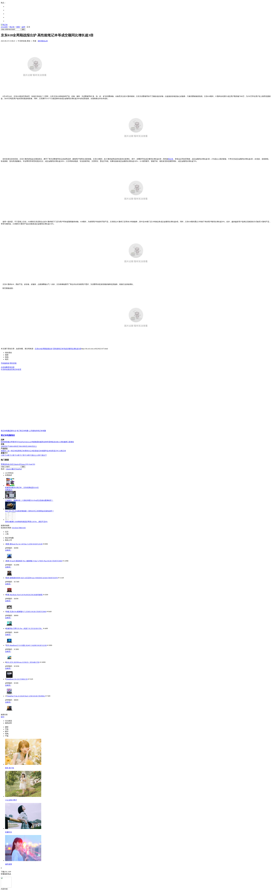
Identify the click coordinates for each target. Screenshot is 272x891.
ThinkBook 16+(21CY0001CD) (17, 679)
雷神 (50, 442)
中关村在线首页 (7, 369)
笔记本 (12, 27)
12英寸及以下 (42, 455)
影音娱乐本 (37, 451)
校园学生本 (46, 451)
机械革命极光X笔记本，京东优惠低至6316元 (22, 487)
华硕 (33, 442)
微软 (72, 442)
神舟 (46, 442)
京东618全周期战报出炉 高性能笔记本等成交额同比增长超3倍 (58, 349)
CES (33, 464)
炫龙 (53, 442)
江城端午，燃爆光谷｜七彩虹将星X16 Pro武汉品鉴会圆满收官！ (29, 500)
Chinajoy (16, 464)
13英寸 (3, 455)
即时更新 (13, 363)
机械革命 (41, 442)
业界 (23, 27)
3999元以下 (5, 446)
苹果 (12, 442)
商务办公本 (29, 451)
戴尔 (9, 442)
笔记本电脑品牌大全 (8, 431)
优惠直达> (9, 490)
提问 (2, 717)
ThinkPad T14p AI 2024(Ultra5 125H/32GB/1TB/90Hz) (26, 696)
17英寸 (23, 455)
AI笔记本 (62, 451)
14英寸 (8, 455)
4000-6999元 (13, 446)
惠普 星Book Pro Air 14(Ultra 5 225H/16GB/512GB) (24, 544)
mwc (23, 464)
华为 (16, 442)
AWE (11, 464)
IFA (20, 464)
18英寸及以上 (31, 455)
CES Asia (28, 464)
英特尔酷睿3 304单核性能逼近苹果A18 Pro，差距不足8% (26, 522)
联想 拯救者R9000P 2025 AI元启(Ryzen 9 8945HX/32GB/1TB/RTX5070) (32, 578)
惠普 (6, 442)
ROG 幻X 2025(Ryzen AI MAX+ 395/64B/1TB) (23, 662)
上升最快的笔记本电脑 (37, 431)
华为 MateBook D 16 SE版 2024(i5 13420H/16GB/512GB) (26, 645)
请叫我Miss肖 (43, 41)
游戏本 (3, 451)
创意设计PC (54, 451)
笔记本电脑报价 (8, 435)
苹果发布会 (5, 464)
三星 (69, 442)
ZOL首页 (4, 27)
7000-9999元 (22, 446)
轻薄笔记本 (20, 451)
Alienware (27, 442)
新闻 (18, 27)
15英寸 (13, 455)
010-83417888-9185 (19, 528)
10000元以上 (32, 446)
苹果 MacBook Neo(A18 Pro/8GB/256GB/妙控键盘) (24, 595)
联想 (2, 442)
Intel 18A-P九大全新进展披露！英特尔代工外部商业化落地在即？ (29, 511)
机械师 (64, 442)
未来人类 (58, 442)
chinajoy (9, 469)
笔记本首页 (17, 369)
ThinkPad (21, 442)
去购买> (8, 550)
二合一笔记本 (11, 451)
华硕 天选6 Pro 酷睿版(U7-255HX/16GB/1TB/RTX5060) (26, 611)
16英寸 (18, 455)
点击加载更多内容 (7, 367)
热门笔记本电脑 (22, 431)
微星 (36, 442)
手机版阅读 (5, 363)
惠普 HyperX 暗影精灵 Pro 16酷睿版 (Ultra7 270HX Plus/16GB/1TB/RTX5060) (34, 561)
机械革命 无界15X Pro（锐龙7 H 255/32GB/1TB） (24, 628)
